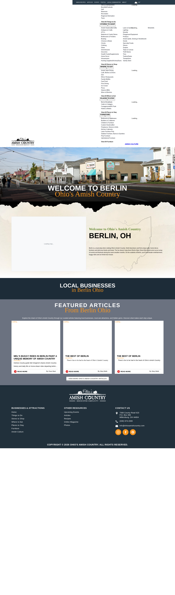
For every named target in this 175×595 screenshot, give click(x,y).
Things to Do (16, 415)
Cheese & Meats (106, 41)
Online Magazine (71, 422)
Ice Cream (104, 85)
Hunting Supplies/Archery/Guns (111, 60)
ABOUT (124, 2)
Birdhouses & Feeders (108, 36)
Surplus (125, 47)
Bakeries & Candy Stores (109, 34)
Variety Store (127, 60)
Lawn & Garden (128, 28)
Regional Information (108, 16)
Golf (102, 9)
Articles (90, 2)
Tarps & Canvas (128, 49)
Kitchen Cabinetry (107, 129)
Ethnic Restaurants (107, 77)
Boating (103, 39)
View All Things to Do (108, 22)
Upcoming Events (71, 412)
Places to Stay (17, 425)
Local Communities (114, 2)
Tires (124, 54)
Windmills (151, 28)
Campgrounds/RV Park (108, 106)
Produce (125, 36)
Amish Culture (17, 432)
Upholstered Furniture (108, 138)
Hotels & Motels (106, 108)
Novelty (125, 32)
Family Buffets (105, 79)
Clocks (103, 43)
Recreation (104, 13)
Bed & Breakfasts (106, 102)
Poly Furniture (105, 136)
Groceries (104, 52)
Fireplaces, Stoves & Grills (109, 127)
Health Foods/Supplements (110, 54)
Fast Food (104, 81)
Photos (103, 2)
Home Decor (105, 56)
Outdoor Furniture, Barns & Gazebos (113, 133)
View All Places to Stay (109, 112)
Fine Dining (105, 83)
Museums (104, 11)
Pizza (103, 88)
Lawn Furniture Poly (107, 131)
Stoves (125, 45)
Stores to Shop (17, 419)
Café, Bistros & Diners (108, 72)
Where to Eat (17, 422)
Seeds (125, 41)
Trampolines (127, 58)
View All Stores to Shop (109, 64)
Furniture (15, 428)
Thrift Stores (127, 52)
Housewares (105, 58)
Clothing (104, 45)
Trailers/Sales (127, 56)
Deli (102, 75)
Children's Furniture (107, 123)
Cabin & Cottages (107, 104)
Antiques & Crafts (106, 30)
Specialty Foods (128, 43)
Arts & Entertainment (107, 5)
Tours (103, 18)
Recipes (67, 419)
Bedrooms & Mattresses (108, 118)
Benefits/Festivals (107, 7)
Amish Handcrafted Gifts (109, 28)
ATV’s (103, 32)
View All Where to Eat (108, 96)
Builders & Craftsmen (108, 120)
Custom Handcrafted (107, 125)
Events (96, 2)
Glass (103, 47)
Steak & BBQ (105, 90)
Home (13, 412)
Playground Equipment (130, 34)
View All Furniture (107, 141)
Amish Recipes (81, 2)
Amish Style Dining (107, 70)
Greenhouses (105, 49)
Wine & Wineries (106, 92)
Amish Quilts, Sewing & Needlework (134, 39)
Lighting (125, 30)
